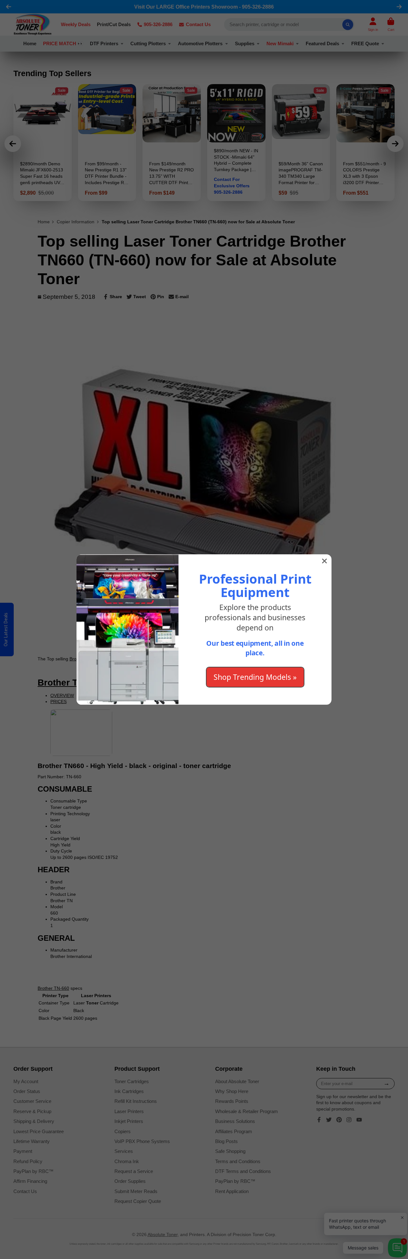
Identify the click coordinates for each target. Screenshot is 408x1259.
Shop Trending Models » (255, 677)
